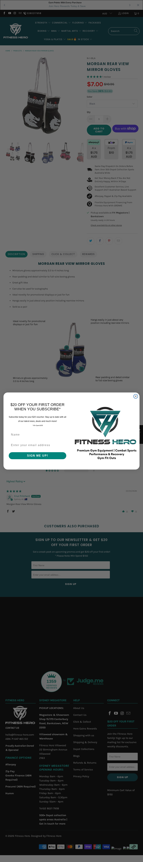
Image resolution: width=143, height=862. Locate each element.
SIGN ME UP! (37, 455)
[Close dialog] (136, 396)
